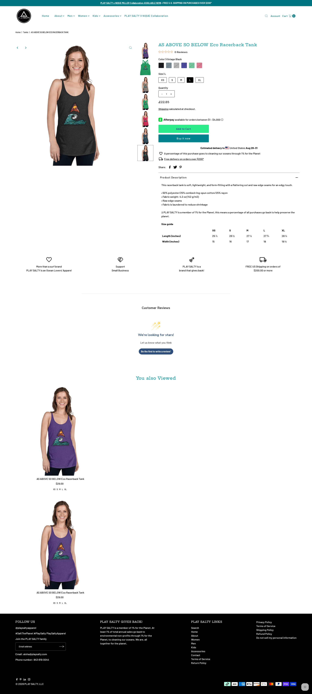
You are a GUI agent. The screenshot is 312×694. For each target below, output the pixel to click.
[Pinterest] (20, 679)
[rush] (184, 65)
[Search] (266, 16)
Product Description (173, 177)
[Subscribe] (62, 646)
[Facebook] (17, 679)
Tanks (25, 32)
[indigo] (169, 65)
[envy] (192, 65)
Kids (95, 15)
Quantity (163, 87)
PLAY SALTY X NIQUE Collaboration (146, 15)
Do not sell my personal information (276, 637)
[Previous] (17, 47)
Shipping (163, 108)
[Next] (25, 47)
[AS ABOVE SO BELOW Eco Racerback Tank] (60, 430)
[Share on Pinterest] (180, 167)
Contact (195, 655)
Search (195, 627)
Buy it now (183, 138)
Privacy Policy (264, 622)
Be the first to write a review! (156, 351)
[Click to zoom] (130, 47)
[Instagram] (29, 679)
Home (45, 15)
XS (162, 79)
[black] (161, 65)
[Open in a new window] (169, 167)
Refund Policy (264, 633)
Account (275, 15)
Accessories (111, 15)
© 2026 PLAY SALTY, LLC (29, 683)
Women (82, 15)
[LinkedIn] (25, 679)
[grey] (176, 65)
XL (199, 79)
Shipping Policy (265, 629)
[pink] (199, 65)
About (58, 15)
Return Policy (198, 662)
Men (69, 15)
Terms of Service (200, 659)
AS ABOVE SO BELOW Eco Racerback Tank (60, 478)
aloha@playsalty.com (35, 654)
